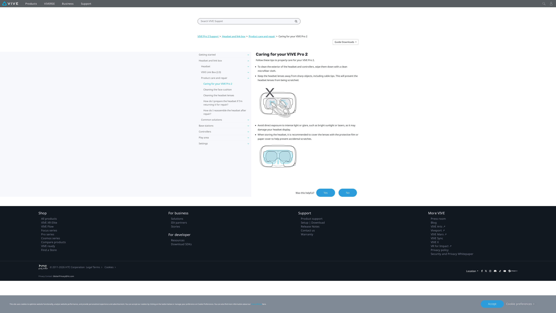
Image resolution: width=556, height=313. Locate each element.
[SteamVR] (512, 271)
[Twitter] (486, 271)
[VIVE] (10, 3)
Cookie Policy (256, 304)
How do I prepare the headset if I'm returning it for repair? (222, 103)
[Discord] (495, 271)
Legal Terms (93, 267)
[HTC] (43, 267)
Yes (326, 193)
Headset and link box (233, 36)
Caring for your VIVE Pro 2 (217, 83)
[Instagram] (490, 271)
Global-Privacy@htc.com (63, 276)
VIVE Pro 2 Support (208, 36)
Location (471, 271)
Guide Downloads (345, 42)
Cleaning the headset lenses (218, 95)
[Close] (544, 3)
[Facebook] (482, 271)
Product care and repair (262, 36)
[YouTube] (505, 271)
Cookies (109, 267)
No (348, 193)
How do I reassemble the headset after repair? (224, 112)
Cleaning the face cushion (217, 89)
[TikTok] (500, 271)
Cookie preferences (519, 304)
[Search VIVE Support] (294, 21)
